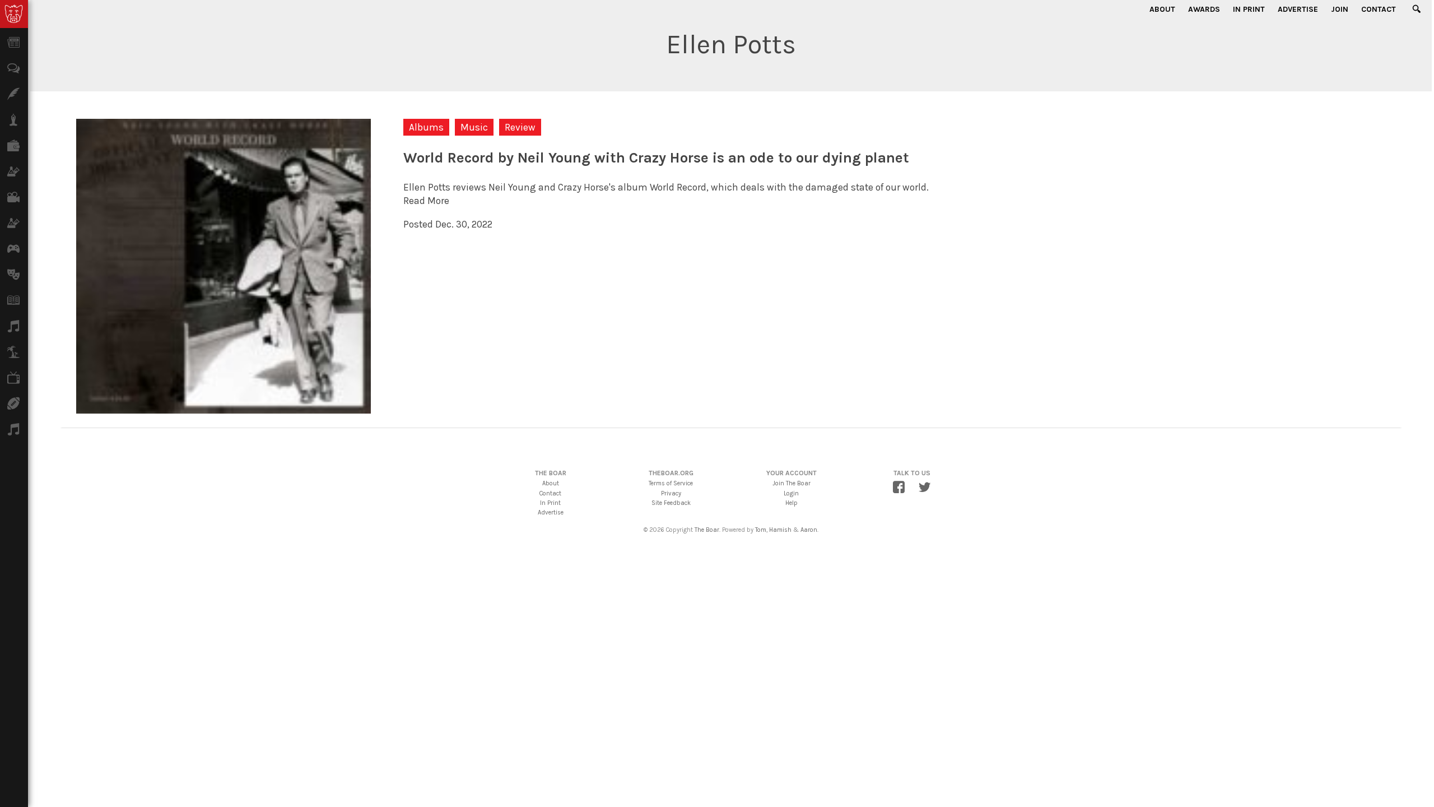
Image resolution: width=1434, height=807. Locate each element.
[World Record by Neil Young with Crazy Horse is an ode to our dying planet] (223, 406)
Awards (1204, 9)
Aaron (808, 530)
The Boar (707, 530)
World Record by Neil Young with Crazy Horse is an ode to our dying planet (656, 157)
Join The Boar (791, 483)
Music (474, 127)
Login (791, 493)
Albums (426, 127)
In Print (1249, 9)
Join (1339, 9)
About (1162, 9)
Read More (426, 200)
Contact (1378, 9)
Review (520, 127)
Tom (760, 530)
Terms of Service (671, 483)
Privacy (671, 493)
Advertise (1298, 9)
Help (791, 503)
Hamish (780, 530)
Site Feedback (671, 503)
